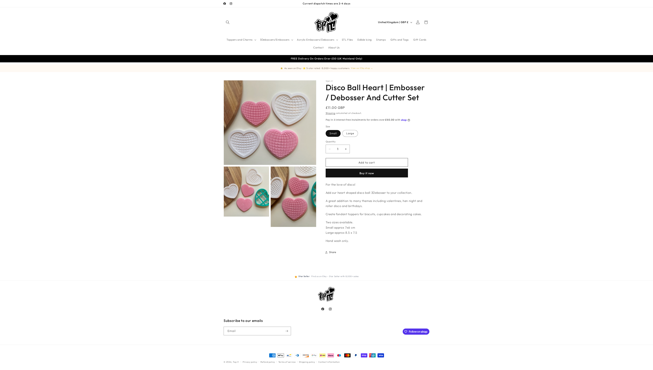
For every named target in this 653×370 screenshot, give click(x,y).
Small (333, 133)
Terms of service (287, 362)
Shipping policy (307, 362)
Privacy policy (250, 362)
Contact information (329, 362)
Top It (236, 362)
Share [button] (332, 252)
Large (350, 133)
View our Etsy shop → (362, 68)
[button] (228, 22)
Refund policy (268, 362)
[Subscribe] (287, 331)
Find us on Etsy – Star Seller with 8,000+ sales (335, 276)
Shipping (330, 113)
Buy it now (366, 173)
